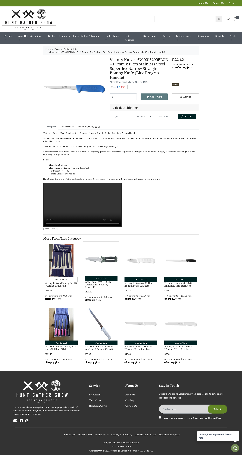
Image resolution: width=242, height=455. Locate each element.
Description (51, 126)
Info (191, 67)
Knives (166, 36)
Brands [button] (7, 36)
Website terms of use (145, 434)
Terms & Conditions (195, 418)
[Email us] (15, 421)
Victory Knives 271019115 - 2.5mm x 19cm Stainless (138, 348)
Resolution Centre (98, 405)
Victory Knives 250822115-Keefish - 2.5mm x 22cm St (99, 348)
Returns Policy (102, 434)
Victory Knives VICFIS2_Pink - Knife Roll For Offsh (61, 348)
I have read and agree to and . (192, 418)
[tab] (50, 126)
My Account (95, 394)
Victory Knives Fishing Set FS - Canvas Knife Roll (61, 284)
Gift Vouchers (129, 38)
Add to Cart (155, 96)
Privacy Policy (215, 418)
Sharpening (203, 36)
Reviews (82, 126)
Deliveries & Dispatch (169, 434)
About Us (203, 3)
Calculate (188, 116)
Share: (114, 87)
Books (51, 36)
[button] (185, 96)
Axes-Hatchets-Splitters (30, 36)
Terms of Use (68, 434)
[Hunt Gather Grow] (29, 19)
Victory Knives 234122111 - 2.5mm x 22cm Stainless (178, 348)
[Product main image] (74, 89)
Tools (233, 36)
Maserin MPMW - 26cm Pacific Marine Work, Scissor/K (98, 285)
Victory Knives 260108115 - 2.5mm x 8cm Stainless (139, 284)
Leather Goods (183, 36)
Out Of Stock (61, 279)
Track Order (95, 400)
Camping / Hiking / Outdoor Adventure (79, 36)
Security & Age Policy (121, 434)
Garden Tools (111, 36)
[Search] (219, 19)
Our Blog (129, 400)
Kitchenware (149, 36)
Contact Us (218, 3)
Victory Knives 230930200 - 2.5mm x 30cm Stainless (179, 284)
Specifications (67, 126)
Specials (219, 36)
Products (233, 3)
